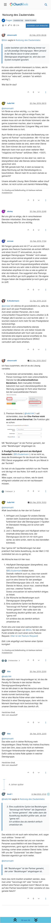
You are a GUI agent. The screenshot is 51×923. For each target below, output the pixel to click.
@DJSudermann (21, 454)
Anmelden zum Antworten (37, 25)
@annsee (6, 306)
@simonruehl (7, 108)
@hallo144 (29, 413)
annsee (10, 241)
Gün (9, 671)
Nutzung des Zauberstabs (28, 40)
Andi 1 (9, 794)
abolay (10, 211)
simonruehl (12, 35)
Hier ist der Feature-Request (24, 636)
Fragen (9, 20)
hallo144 (10, 103)
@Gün (4, 40)
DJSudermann (13, 301)
